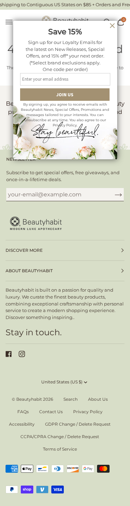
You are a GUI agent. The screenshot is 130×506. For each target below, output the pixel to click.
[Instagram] (22, 354)
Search (70, 399)
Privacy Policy (88, 411)
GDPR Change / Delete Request (78, 424)
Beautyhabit (29, 399)
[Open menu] (12, 22)
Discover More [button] (24, 250)
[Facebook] (9, 354)
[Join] (113, 194)
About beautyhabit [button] (29, 270)
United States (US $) (62, 381)
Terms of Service (60, 449)
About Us (98, 399)
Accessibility (22, 424)
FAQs (23, 411)
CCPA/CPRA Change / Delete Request (59, 436)
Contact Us (51, 411)
